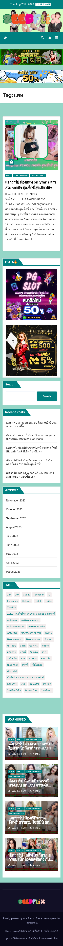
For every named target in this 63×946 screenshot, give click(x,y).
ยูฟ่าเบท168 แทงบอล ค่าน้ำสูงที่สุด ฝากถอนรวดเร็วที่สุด (31, 938)
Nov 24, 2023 (19, 791)
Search (10, 384)
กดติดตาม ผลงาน (30, 620)
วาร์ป (44, 652)
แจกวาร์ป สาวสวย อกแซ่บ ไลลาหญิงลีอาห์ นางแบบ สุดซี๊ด (30, 748)
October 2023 (14, 509)
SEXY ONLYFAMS (21, 176)
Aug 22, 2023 (15, 194)
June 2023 (12, 545)
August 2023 (14, 527)
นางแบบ (11, 645)
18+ (9, 594)
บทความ (33, 645)
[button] (42, 37)
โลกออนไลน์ (31, 690)
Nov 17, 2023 (19, 865)
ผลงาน (45, 645)
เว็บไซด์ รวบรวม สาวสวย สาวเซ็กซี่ (25, 677)
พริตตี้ (23, 652)
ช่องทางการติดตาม (31, 633)
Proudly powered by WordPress (18, 918)
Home (8, 931)
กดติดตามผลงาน (16, 626)
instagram (12, 601)
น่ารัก (23, 645)
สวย (22, 658)
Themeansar (31, 922)
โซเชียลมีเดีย (14, 690)
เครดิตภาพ (12, 664)
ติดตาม (48, 633)
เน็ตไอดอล (37, 664)
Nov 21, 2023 (19, 828)
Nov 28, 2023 (19, 754)
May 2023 (12, 553)
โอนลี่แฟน (46, 690)
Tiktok (38, 601)
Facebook (38, 594)
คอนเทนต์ (12, 633)
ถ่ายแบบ (49, 639)
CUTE (8, 176)
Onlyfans (26, 601)
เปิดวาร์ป (12, 671)
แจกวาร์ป (12, 684)
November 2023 (16, 500)
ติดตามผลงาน (33, 639)
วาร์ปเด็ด (12, 658)
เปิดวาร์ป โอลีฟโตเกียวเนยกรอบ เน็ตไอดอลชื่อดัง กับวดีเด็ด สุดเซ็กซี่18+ (31, 859)
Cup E (26, 594)
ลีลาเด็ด (34, 652)
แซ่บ (23, 684)
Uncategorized (38, 176)
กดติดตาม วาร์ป (36, 626)
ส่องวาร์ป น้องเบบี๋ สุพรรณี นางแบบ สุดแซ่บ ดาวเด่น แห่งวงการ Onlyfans (28, 785)
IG (49, 594)
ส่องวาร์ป (45, 658)
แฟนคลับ (34, 684)
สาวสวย (33, 658)
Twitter (48, 601)
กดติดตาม (12, 620)
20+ (17, 594)
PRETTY (20, 739)
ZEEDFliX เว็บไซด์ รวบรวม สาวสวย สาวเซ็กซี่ (31, 613)
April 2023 (12, 562)
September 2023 (16, 518)
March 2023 (13, 571)
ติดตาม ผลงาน (14, 639)
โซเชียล (47, 684)
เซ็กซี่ (25, 664)
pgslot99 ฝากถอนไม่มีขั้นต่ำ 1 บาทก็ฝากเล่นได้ (35, 931)
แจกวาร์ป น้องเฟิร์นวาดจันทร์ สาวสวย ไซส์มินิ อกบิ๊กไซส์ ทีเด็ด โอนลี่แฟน (31, 822)
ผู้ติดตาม (11, 652)
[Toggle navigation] (56, 38)
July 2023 (12, 536)
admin (33, 194)
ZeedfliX (11, 607)
